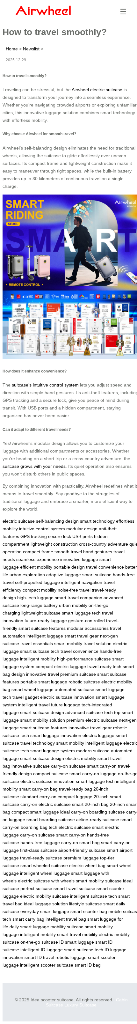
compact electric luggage (61, 666)
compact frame (38, 551)
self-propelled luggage (37, 582)
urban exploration (27, 574)
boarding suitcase (107, 811)
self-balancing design (57, 521)
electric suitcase (19, 521)
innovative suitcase (30, 766)
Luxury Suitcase (80, 1004)
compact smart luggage (35, 811)
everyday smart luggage (44, 911)
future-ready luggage (46, 620)
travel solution (97, 643)
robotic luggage (71, 957)
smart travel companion (78, 597)
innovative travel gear (90, 727)
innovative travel (42, 674)
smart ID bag (88, 965)
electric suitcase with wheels (46, 880)
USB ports (82, 536)
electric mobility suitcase (44, 896)
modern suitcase (93, 750)
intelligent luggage (44, 635)
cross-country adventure (103, 544)
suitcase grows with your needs (34, 466)
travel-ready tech (104, 666)
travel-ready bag (75, 789)
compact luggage (75, 796)
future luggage (65, 704)
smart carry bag (28, 919)
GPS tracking (33, 536)
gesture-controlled (86, 620)
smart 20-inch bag (90, 804)
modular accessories (88, 628)
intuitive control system (42, 528)
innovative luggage (79, 559)
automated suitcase (74, 689)
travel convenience (105, 567)
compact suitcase (50, 773)
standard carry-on (38, 796)
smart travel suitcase (74, 888)
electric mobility (80, 758)
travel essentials (36, 643)
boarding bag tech (39, 827)
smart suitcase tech (39, 651)
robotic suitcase (84, 681)
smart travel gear (81, 635)
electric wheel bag (87, 865)
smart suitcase (97, 574)
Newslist (31, 48)
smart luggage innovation (55, 735)
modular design (81, 528)
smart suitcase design (42, 712)
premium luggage (81, 857)
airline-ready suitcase (97, 819)
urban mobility (73, 605)
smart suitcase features (42, 628)
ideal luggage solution (46, 903)
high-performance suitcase (84, 658)
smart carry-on (102, 766)
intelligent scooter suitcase (46, 965)
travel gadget (25, 697)
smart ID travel (39, 957)
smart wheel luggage (32, 689)
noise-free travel (74, 590)
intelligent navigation (81, 582)
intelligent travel (34, 704)
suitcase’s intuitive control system (45, 384)
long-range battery (39, 605)
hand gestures (97, 551)
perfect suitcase (36, 888)
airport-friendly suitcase (81, 850)
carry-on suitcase (68, 766)
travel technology (37, 743)
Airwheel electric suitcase (97, 89)
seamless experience (37, 559)
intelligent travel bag (66, 919)
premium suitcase (78, 674)
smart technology (97, 521)
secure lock (59, 536)
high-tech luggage (35, 597)
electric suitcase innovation (67, 697)
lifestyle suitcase (85, 903)
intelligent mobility (38, 658)
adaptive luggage (63, 574)
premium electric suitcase (92, 720)
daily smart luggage (29, 926)
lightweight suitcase (41, 612)
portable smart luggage (43, 681)
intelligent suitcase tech (93, 896)
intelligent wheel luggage (45, 873)
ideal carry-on (74, 811)
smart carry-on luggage (93, 773)
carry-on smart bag (80, 842)
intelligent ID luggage (41, 949)
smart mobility (68, 643)
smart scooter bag (88, 911)
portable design (69, 567)
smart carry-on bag (38, 789)
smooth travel (68, 551)
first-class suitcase (38, 850)
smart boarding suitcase (50, 819)
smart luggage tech (81, 612)
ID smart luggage (76, 942)
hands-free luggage (40, 842)
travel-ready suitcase (41, 857)
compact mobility (39, 590)
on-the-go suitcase (39, 942)
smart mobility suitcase (99, 880)
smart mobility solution (42, 720)
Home (12, 48)
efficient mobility (36, 567)
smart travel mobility (77, 934)
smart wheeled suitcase (44, 865)
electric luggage (98, 735)
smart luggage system (52, 750)
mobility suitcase (66, 926)
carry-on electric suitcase (45, 804)
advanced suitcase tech (89, 712)
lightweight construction (54, 544)
